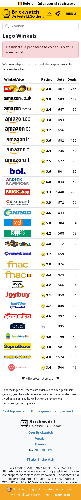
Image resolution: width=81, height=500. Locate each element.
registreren (68, 3)
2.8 (48, 264)
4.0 (48, 88)
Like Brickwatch (42, 459)
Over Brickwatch (40, 432)
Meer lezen (62, 495)
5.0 (48, 181)
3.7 (48, 254)
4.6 (48, 316)
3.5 (48, 212)
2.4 (48, 109)
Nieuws (40, 444)
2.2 (48, 274)
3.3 (48, 192)
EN (50, 450)
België (28, 3)
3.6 (48, 140)
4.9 (48, 336)
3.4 (48, 119)
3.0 (48, 99)
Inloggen (45, 3)
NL (37, 450)
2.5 (48, 161)
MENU (71, 13)
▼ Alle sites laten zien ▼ (41, 378)
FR (43, 450)
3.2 (48, 130)
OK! (48, 495)
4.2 (48, 233)
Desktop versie (13, 411)
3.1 (48, 295)
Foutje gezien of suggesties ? (52, 411)
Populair (40, 438)
